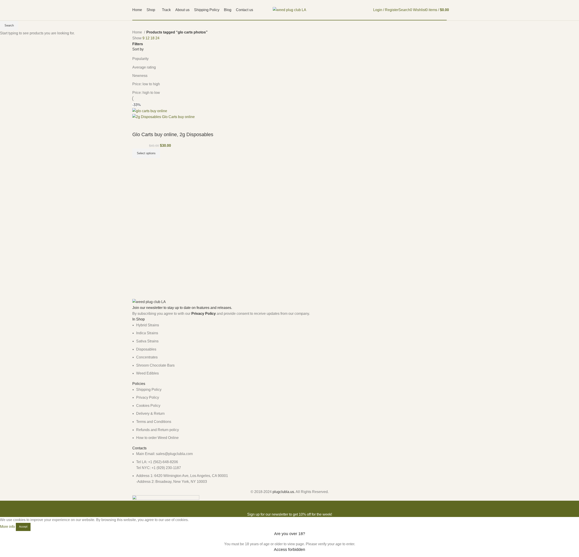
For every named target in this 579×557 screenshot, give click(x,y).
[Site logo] (289, 10)
